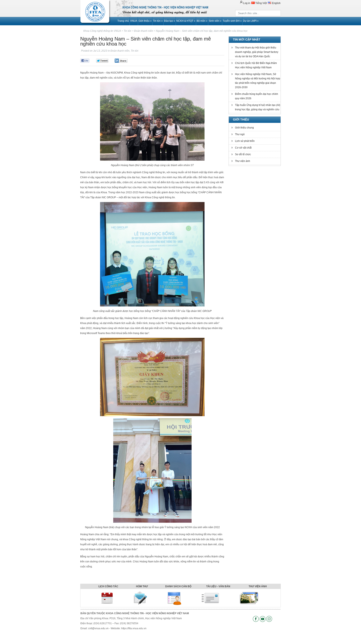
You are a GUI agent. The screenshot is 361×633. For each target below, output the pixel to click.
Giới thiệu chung (244, 127)
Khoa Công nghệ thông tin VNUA (102, 30)
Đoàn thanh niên (120, 50)
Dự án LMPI (251, 20)
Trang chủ (123, 20)
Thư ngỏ (240, 134)
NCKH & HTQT (185, 20)
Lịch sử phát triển (245, 141)
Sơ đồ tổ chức (243, 154)
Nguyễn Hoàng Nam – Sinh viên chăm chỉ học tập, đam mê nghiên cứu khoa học (202, 30)
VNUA (133, 20)
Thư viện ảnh (242, 161)
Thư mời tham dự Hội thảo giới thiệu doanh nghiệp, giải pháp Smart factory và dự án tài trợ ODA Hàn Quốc (256, 52)
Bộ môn (202, 20)
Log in (246, 3)
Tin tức (158, 20)
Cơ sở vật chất (243, 147)
